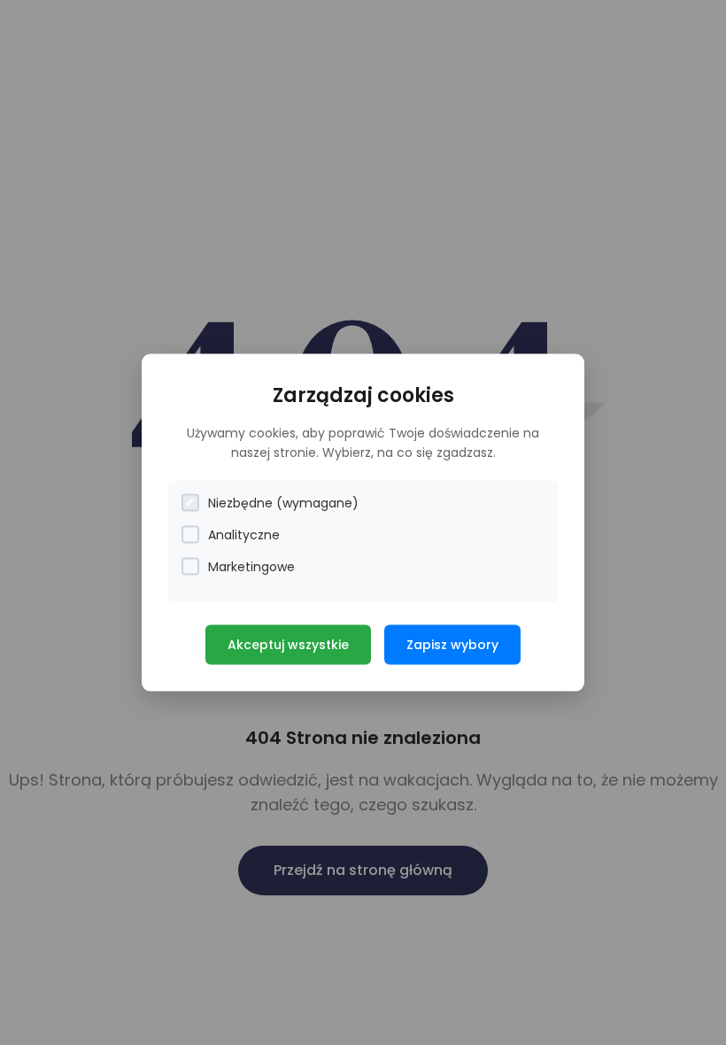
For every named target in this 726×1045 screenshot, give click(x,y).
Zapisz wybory (452, 644)
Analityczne (244, 534)
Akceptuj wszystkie (288, 644)
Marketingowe (251, 566)
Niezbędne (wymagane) (283, 502)
